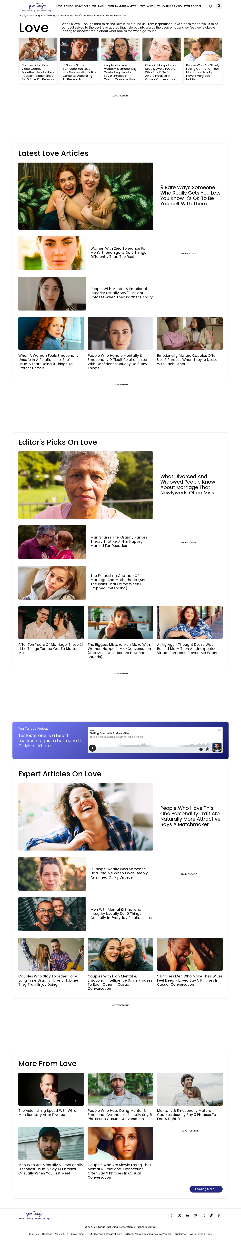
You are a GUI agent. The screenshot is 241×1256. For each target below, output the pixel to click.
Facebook (171, 1215)
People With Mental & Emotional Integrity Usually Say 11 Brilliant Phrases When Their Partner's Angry (121, 293)
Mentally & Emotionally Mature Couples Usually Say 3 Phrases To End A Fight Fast (186, 1115)
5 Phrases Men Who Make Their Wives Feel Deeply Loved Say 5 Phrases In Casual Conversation (189, 980)
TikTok (211, 1215)
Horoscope (82, 6)
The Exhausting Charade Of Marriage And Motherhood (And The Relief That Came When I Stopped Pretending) (118, 582)
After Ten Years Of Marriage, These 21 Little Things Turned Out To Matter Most (50, 649)
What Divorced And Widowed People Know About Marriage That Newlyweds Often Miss (187, 484)
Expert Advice (192, 6)
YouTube (195, 1215)
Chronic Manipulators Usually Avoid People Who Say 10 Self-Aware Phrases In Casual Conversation (161, 72)
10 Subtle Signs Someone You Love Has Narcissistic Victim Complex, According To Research (79, 72)
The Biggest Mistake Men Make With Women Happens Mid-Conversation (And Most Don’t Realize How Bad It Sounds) (119, 651)
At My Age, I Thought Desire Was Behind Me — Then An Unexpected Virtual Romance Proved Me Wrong (188, 649)
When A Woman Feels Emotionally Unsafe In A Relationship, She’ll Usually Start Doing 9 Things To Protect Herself (48, 361)
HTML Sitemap (95, 1234)
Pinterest (219, 1215)
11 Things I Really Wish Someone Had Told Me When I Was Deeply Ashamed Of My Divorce (119, 873)
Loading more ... (206, 1189)
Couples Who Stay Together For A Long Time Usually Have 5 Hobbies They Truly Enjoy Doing (48, 980)
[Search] (210, 5)
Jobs (209, 1234)
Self (94, 6)
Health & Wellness (149, 6)
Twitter (179, 1215)
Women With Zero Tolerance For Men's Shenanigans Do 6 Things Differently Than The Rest (118, 252)
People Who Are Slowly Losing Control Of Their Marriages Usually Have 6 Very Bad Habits (203, 72)
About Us (34, 1234)
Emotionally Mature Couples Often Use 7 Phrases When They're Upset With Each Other (187, 359)
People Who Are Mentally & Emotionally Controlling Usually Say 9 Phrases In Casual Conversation (120, 72)
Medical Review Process (157, 1234)
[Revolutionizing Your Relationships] (37, 6)
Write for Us (196, 1234)
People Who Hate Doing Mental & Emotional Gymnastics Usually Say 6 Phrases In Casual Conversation (120, 1115)
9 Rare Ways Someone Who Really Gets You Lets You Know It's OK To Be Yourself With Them (190, 195)
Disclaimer (181, 1234)
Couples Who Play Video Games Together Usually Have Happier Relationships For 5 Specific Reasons (38, 72)
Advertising (77, 1234)
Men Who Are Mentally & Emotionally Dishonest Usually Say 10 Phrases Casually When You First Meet (50, 1169)
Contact (47, 1234)
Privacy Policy (114, 1234)
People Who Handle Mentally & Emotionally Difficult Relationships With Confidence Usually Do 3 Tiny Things (117, 361)
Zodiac (68, 6)
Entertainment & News (122, 6)
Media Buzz (61, 1234)
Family (102, 6)
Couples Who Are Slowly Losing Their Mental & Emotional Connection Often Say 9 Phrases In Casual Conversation (119, 1171)
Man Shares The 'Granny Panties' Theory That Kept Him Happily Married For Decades (119, 541)
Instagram (203, 1215)
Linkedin (187, 1215)
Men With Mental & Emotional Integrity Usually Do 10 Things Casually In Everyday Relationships (121, 913)
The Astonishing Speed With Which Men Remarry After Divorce (48, 1113)
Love (59, 6)
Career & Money (172, 6)
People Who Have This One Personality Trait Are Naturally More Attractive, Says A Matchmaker (190, 816)
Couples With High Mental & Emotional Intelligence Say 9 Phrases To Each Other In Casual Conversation (120, 982)
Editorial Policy (133, 1234)
